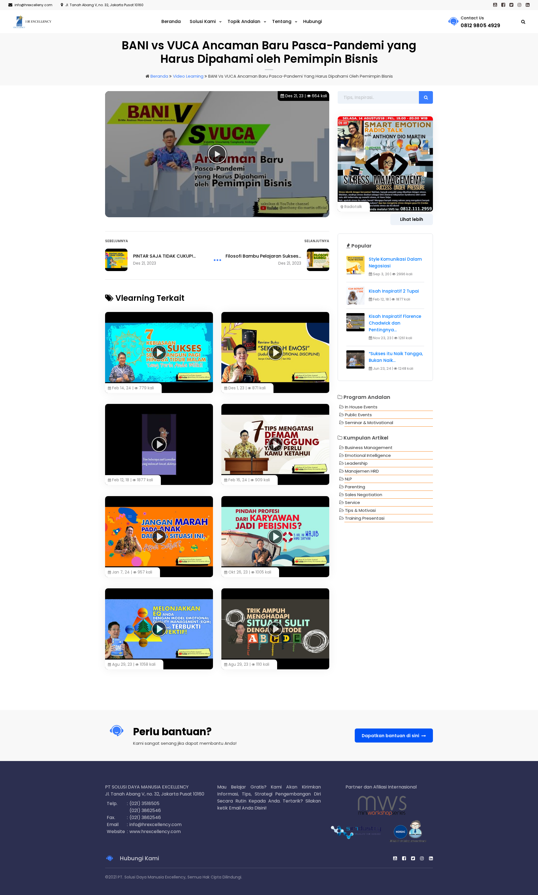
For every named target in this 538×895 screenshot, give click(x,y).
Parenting (355, 487)
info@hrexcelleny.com (33, 5)
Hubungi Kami (139, 858)
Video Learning (188, 76)
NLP (348, 479)
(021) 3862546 (145, 810)
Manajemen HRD (362, 471)
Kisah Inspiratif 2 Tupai (394, 291)
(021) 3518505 (144, 803)
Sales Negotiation (363, 495)
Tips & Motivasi (360, 510)
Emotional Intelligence (368, 455)
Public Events (358, 415)
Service (352, 502)
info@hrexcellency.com (155, 824)
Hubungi (312, 21)
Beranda (171, 21)
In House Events (361, 407)
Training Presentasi (364, 518)
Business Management (369, 447)
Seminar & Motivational (369, 422)
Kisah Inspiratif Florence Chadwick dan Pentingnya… (395, 323)
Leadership (356, 463)
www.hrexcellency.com (155, 831)
